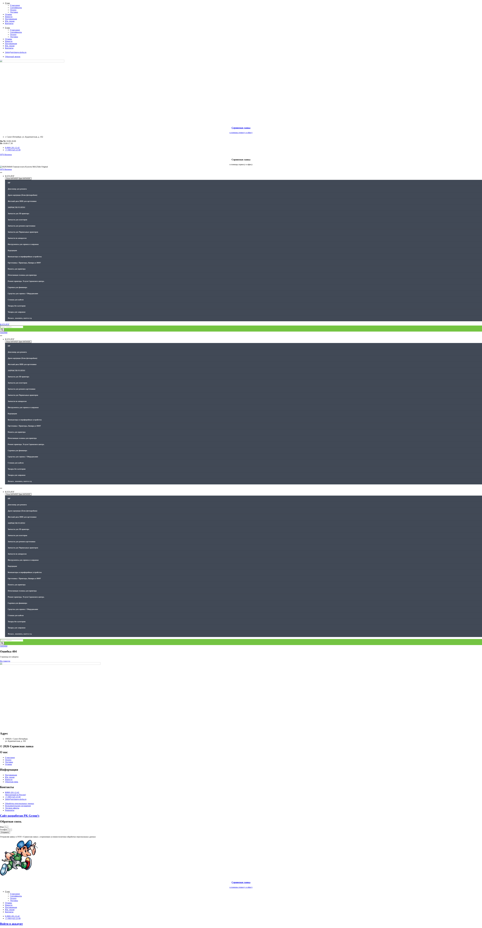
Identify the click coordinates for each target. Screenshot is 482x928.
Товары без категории (16, 306)
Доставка (14, 12)
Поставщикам (11, 19)
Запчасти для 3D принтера (18, 214)
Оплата (13, 10)
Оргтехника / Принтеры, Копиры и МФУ (24, 263)
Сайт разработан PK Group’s (19, 815)
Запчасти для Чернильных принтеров (23, 232)
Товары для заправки (16, 312)
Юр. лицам (9, 21)
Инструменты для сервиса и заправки (23, 244)
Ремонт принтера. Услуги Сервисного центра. (26, 281)
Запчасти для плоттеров (17, 220)
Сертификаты (16, 8)
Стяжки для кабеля (16, 300)
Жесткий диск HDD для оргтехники (22, 201)
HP (9, 183)
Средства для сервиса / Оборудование (23, 294)
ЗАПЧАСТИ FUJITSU (16, 207)
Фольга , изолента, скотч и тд (20, 318)
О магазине (15, 5)
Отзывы (8, 14)
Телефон (4, 830)
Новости (8, 17)
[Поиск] (2, 330)
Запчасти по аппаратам (17, 238)
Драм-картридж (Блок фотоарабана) (22, 195)
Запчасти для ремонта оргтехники (21, 226)
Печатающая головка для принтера (22, 275)
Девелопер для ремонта (17, 189)
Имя (2, 827)
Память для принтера (16, 269)
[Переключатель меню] (1, 172)
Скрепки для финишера (17, 287)
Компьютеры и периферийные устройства (25, 257)
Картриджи (12, 250)
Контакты (9, 23)
